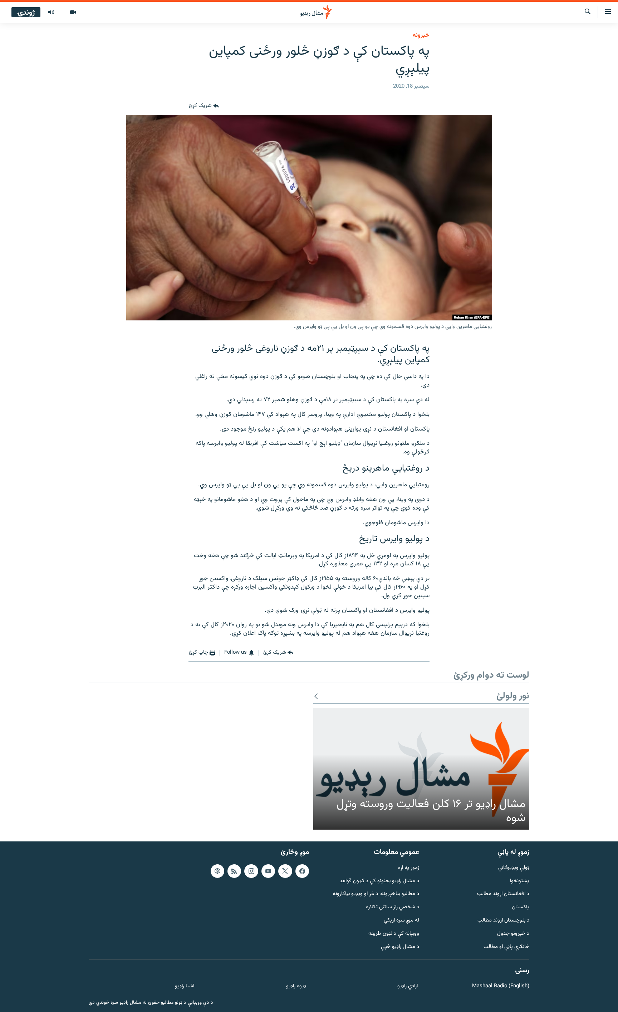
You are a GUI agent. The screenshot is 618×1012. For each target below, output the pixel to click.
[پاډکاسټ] (217, 871)
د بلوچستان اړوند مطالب (503, 920)
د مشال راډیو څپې (400, 946)
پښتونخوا (519, 881)
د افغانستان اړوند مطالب (503, 894)
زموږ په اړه (408, 868)
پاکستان (520, 907)
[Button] (204, 106)
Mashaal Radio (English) (500, 986)
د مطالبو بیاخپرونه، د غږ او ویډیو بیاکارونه (376, 894)
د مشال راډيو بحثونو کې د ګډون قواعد (379, 881)
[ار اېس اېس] (234, 871)
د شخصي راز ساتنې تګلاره (392, 907)
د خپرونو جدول (513, 934)
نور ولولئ (512, 696)
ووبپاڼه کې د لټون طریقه (393, 934)
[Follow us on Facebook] (302, 871)
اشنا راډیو (184, 986)
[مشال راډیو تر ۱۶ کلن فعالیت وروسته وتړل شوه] (421, 769)
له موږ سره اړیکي (401, 920)
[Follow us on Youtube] (268, 871)
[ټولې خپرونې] (51, 12)
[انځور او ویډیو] (73, 12)
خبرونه (421, 35)
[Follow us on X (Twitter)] (285, 871)
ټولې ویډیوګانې (513, 868)
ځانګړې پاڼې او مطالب (506, 946)
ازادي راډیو (407, 986)
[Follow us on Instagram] (251, 871)
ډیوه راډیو (296, 986)
